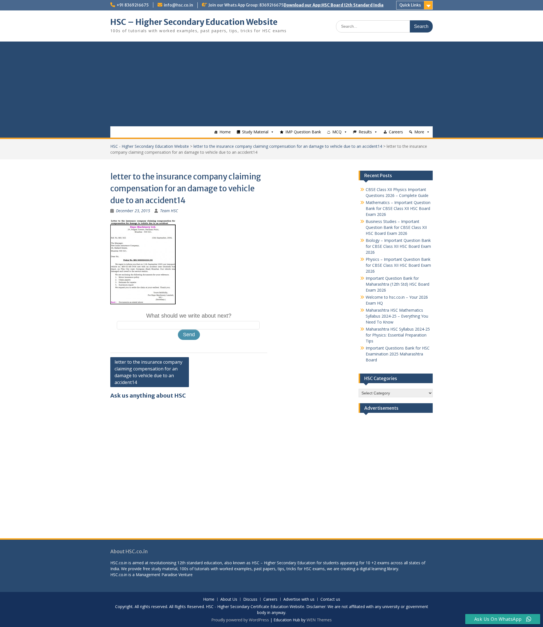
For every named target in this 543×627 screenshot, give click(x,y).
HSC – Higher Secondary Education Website (193, 22)
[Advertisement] (271, 83)
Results (365, 131)
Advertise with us (298, 599)
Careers (396, 131)
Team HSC (169, 210)
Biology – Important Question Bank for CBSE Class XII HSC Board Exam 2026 (398, 246)
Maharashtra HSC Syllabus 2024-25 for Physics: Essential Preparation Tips (398, 335)
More (419, 131)
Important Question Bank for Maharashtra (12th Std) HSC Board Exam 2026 (397, 284)
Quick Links (410, 5)
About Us (228, 599)
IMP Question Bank (303, 131)
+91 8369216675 (133, 5)
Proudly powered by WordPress (240, 619)
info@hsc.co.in (178, 5)
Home (225, 131)
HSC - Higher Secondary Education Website (149, 146)
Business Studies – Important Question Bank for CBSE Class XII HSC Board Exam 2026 (396, 227)
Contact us (330, 599)
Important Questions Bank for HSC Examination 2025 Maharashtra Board (398, 354)
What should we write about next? (188, 316)
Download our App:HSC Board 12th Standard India (333, 5)
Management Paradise (156, 574)
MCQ (337, 131)
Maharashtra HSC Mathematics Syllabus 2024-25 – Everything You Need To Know (397, 316)
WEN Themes (319, 619)
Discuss (250, 599)
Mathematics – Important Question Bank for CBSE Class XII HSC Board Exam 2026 (398, 208)
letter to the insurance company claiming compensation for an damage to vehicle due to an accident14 (287, 146)
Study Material (255, 131)
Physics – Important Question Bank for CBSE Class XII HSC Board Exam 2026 (398, 265)
